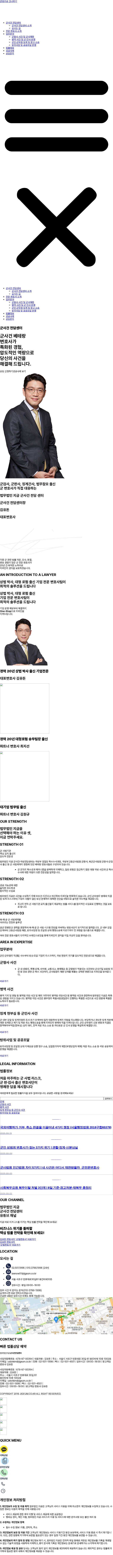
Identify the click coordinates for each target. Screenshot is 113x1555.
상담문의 (10, 53)
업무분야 (10, 34)
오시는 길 (16, 28)
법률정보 (10, 48)
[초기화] (109, 1329)
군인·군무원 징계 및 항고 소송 (25, 42)
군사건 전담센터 (13, 22)
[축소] (109, 1323)
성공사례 (10, 50)
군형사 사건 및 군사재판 (23, 36)
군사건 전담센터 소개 (21, 25)
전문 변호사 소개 (13, 31)
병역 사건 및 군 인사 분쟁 (23, 39)
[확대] (109, 1318)
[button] (56, 171)
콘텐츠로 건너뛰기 (8, 1)
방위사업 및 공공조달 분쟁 (24, 45)
